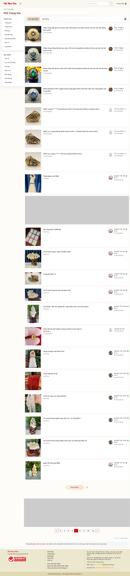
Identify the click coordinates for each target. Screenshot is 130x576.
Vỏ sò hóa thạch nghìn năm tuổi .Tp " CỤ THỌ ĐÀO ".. (62, 418)
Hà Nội (7, 66)
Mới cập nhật (33, 19)
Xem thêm (8, 82)
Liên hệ (49, 560)
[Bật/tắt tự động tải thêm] (86, 487)
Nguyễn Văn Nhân (120, 307)
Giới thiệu (50, 552)
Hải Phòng (8, 78)
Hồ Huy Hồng (120, 109)
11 (93, 531)
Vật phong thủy (10, 39)
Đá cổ (7, 42)
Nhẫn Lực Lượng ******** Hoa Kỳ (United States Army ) (62, 154)
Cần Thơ (7, 70)
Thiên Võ (119, 28)
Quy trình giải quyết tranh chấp (57, 566)
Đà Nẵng (8, 74)
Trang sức (8, 23)
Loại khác (8, 46)
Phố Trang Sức (9, 9)
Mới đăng (45, 19)
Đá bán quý (9, 35)
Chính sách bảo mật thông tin (57, 568)
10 (88, 531)
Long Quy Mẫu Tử (49, 274)
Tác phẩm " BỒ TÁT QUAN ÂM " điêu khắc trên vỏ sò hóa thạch (65, 307)
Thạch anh (8, 27)
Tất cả (7, 59)
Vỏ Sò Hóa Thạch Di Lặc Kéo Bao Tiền (56, 290)
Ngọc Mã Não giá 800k (51, 463)
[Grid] (125, 19)
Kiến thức (50, 558)
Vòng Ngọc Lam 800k (51, 176)
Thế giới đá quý (119, 329)
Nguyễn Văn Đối (120, 176)
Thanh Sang (123, 538)
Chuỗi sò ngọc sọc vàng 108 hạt (54, 396)
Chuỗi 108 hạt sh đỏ (50, 374)
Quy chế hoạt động (53, 564)
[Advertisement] (77, 210)
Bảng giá (50, 556)
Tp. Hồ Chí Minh (10, 62)
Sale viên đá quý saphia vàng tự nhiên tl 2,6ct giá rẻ (62, 329)
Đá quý (7, 31)
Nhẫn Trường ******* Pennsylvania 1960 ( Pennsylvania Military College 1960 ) (71, 109)
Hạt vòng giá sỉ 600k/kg (52, 229)
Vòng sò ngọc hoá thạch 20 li (53, 351)
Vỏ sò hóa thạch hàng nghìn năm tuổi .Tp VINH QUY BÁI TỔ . (65, 441)
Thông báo (51, 554)
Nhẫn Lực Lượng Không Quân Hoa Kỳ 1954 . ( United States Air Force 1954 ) (70, 131)
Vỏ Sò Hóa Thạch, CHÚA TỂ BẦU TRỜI (57, 252)
